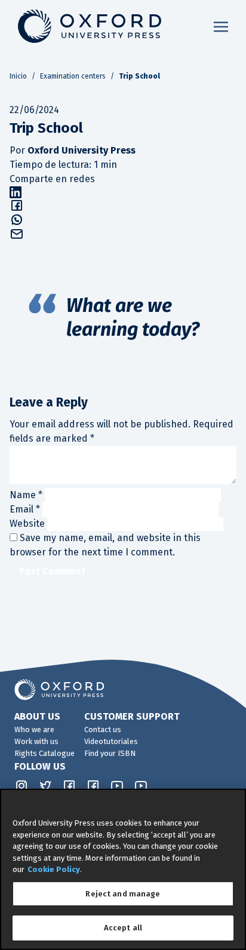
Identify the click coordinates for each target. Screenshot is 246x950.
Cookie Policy (53, 869)
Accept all (123, 927)
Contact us (102, 729)
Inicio (18, 76)
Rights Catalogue (44, 753)
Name (26, 495)
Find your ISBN (110, 753)
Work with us (36, 741)
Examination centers (73, 76)
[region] (123, 869)
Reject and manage (122, 893)
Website (27, 523)
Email (25, 509)
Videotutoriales (111, 741)
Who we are (34, 729)
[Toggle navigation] (221, 26)
